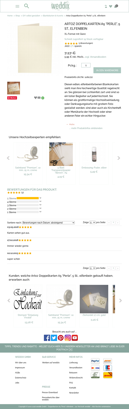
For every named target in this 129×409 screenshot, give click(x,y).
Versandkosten (75, 368)
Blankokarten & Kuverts (53, 16)
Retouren (73, 373)
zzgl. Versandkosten (95, 56)
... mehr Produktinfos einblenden (85, 128)
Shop (17, 16)
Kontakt (72, 388)
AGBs (17, 373)
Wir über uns (20, 363)
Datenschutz (20, 378)
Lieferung (73, 363)
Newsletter (74, 393)
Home (10, 16)
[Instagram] (67, 338)
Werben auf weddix (50, 363)
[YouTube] (74, 338)
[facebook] (47, 338)
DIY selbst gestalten (31, 16)
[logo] (64, 6)
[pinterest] (61, 338)
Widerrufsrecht (76, 378)
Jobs (17, 383)
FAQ (71, 383)
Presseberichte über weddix (50, 398)
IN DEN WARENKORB (107, 70)
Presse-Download (50, 392)
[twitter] (54, 338)
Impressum (20, 368)
